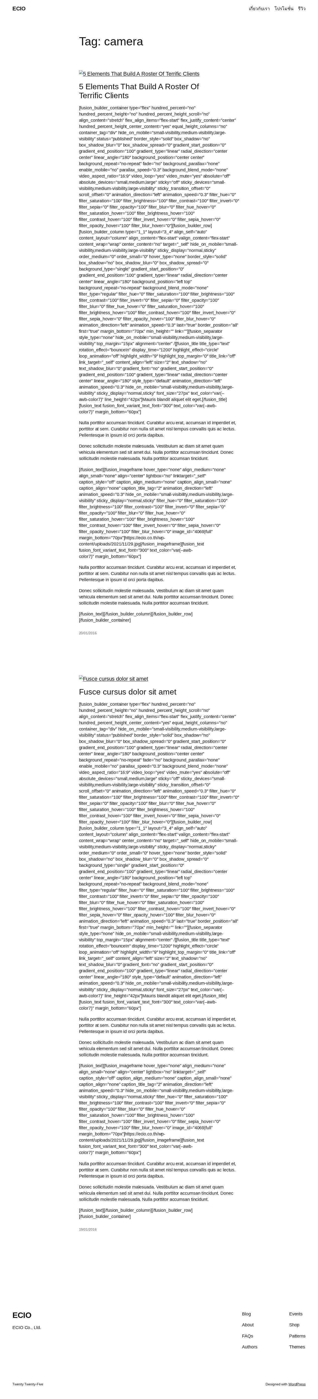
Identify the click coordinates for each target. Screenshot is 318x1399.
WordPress (297, 1384)
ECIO (18, 8)
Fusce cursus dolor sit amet (127, 692)
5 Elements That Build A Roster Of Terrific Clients (139, 91)
